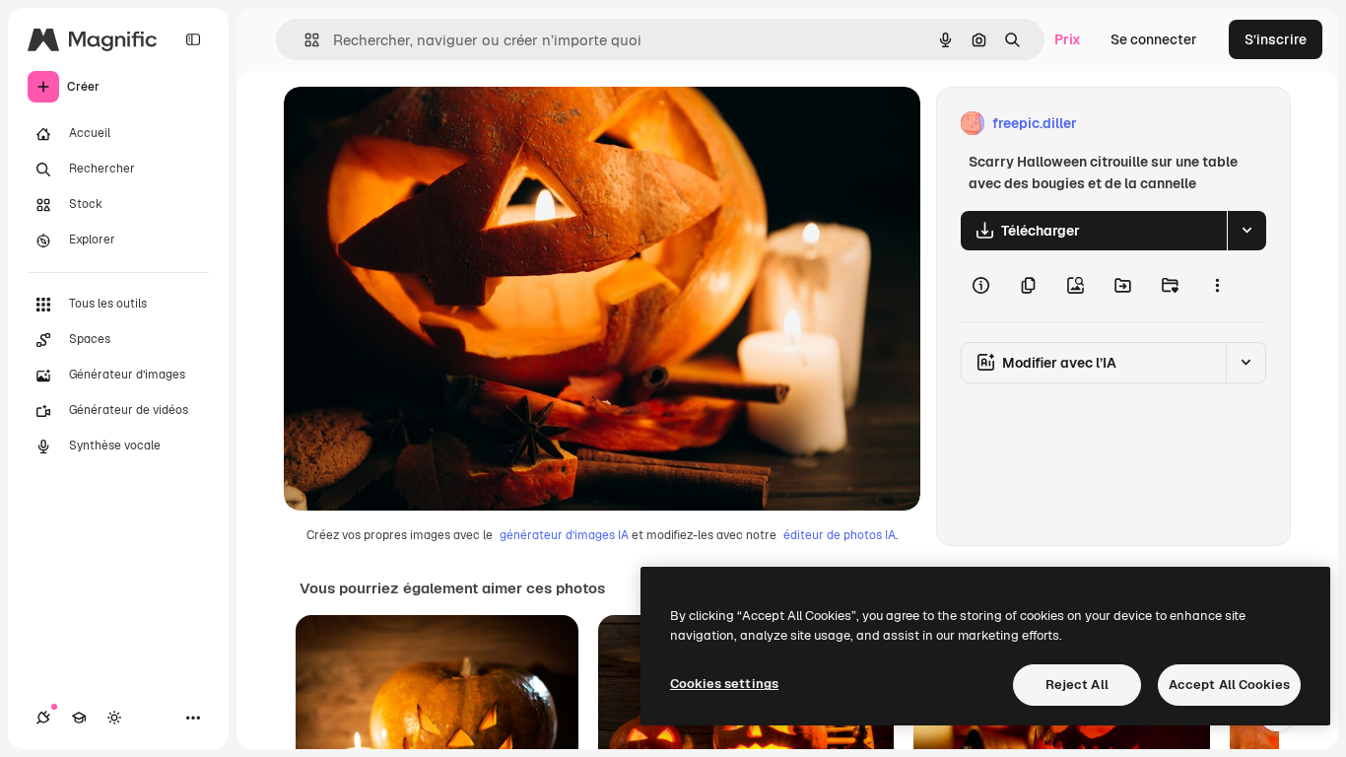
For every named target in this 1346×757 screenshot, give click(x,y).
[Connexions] (43, 717)
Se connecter (1153, 39)
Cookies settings (724, 683)
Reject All (1077, 684)
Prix (1067, 39)
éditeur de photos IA (839, 535)
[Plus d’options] (1217, 286)
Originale (413, 123)
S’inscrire (1276, 39)
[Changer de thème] (114, 717)
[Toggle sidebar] (193, 39)
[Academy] (79, 717)
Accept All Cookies (1229, 684)
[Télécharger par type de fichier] (1246, 230)
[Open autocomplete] (304, 40)
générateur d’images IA (564, 535)
